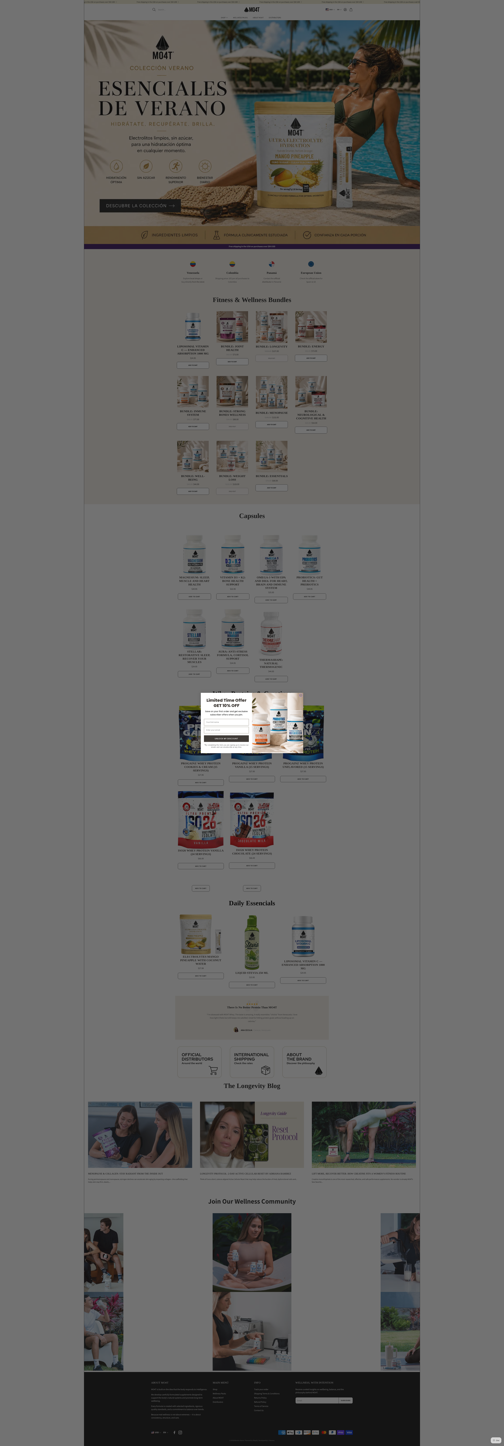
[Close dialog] (300, 695)
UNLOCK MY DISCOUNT (226, 738)
